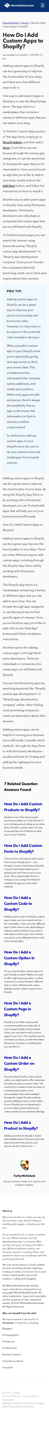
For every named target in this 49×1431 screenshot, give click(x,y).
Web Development (12, 1407)
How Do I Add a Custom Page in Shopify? (17, 1009)
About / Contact (11, 1393)
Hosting (26, 1403)
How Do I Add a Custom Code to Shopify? (18, 904)
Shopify (25, 23)
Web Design (37, 1403)
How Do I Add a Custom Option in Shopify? (19, 958)
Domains (28, 1407)
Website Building (11, 23)
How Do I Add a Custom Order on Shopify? (19, 1064)
